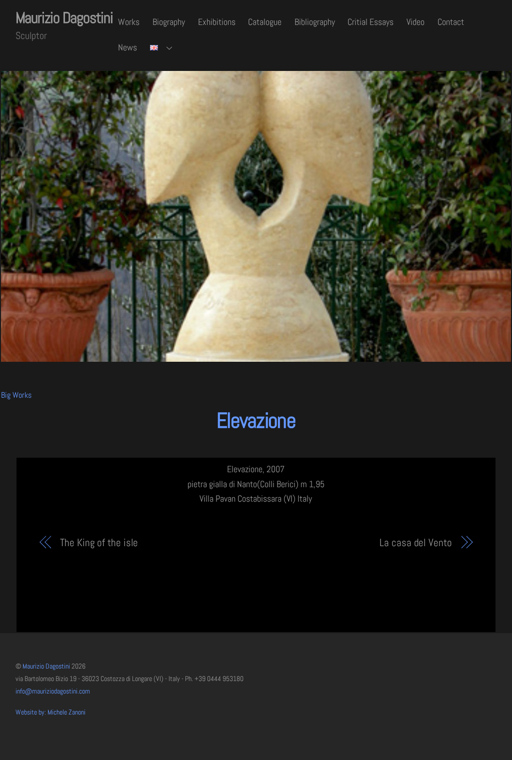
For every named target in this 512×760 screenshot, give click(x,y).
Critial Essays (371, 21)
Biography (168, 21)
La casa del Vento (416, 542)
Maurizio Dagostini (46, 666)
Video (415, 21)
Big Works (16, 395)
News (127, 47)
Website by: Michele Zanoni (51, 712)
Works (129, 21)
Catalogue (265, 21)
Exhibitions (217, 21)
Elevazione (256, 420)
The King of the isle (99, 542)
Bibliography (314, 21)
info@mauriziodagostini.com (53, 691)
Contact (451, 21)
